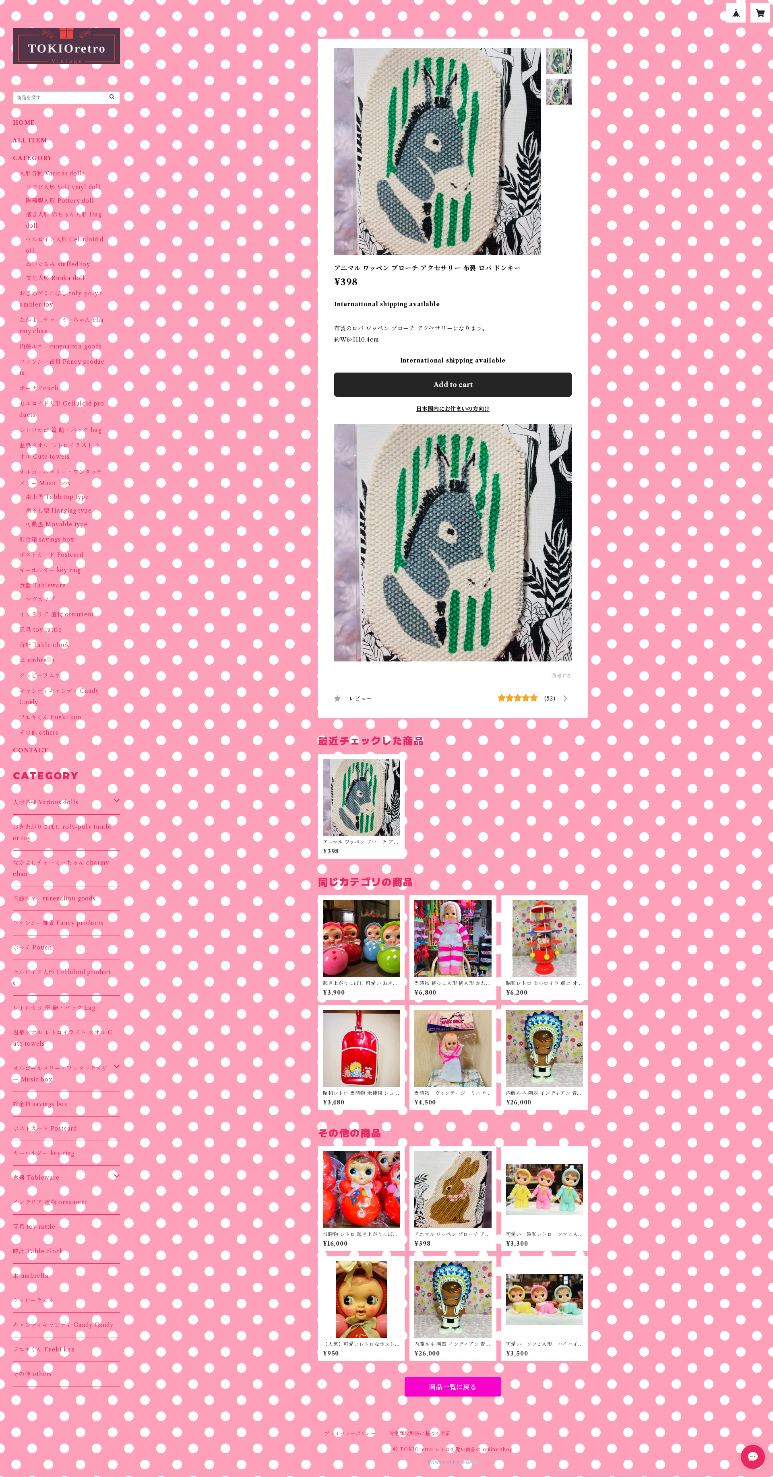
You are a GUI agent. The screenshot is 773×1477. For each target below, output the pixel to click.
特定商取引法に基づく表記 (420, 1433)
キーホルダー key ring (50, 570)
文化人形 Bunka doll (55, 278)
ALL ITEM (30, 140)
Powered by (444, 1462)
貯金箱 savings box (46, 539)
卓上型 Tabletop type (57, 497)
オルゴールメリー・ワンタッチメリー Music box (60, 1074)
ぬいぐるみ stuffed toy (58, 264)
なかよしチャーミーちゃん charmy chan (61, 868)
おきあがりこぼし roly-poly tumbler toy (62, 832)
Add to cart (453, 385)
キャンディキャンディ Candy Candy (63, 1325)
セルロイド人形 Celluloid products (62, 977)
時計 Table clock (44, 645)
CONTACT (30, 750)
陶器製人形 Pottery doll (60, 200)
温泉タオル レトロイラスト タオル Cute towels (63, 1038)
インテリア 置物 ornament (56, 614)
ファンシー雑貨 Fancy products (58, 923)
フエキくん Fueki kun (50, 717)
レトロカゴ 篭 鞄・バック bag (60, 430)
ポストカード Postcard (51, 554)
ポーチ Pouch (38, 388)
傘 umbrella (37, 660)
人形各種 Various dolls (52, 173)
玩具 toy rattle (40, 629)
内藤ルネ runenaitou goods (60, 346)
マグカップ (41, 599)
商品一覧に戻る (453, 1387)
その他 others (38, 732)
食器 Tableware (42, 585)
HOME (24, 122)
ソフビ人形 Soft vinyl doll (63, 187)
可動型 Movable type (57, 524)
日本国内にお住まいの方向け (453, 408)
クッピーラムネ (40, 675)
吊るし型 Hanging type (59, 510)
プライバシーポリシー (350, 1433)
